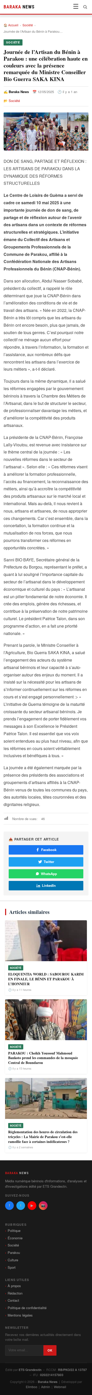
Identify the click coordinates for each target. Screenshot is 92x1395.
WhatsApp (49, 873)
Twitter (49, 861)
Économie (15, 1237)
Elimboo (31, 1387)
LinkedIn (49, 885)
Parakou (14, 1252)
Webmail (60, 1387)
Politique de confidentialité (27, 1307)
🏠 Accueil (11, 25)
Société (27, 25)
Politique (14, 1230)
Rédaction (15, 1293)
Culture (13, 1259)
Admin (45, 1387)
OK (50, 1350)
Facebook (48, 849)
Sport (12, 1267)
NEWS (19, 7)
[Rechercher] (85, 7)
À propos (14, 1285)
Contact (13, 1300)
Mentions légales (20, 1315)
